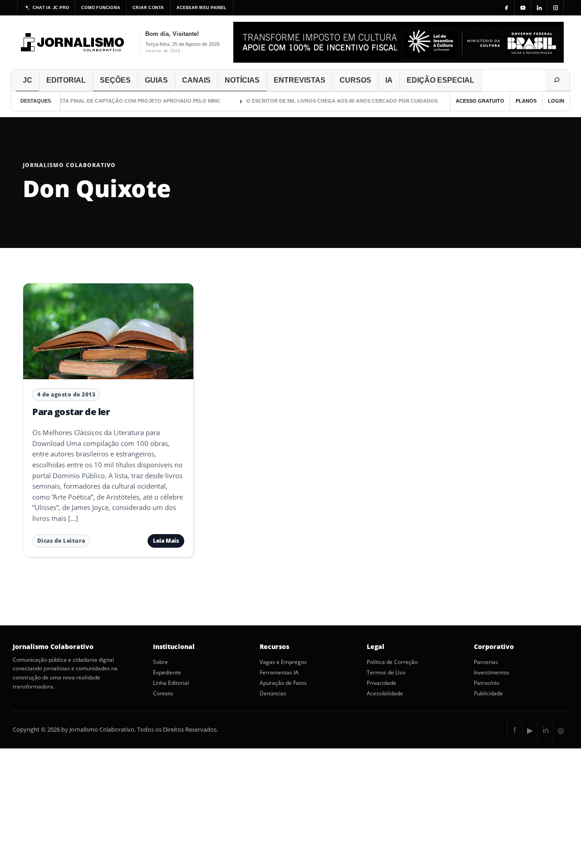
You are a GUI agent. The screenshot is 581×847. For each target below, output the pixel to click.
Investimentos (491, 672)
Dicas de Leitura (61, 540)
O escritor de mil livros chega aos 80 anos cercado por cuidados (335, 101)
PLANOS (526, 101)
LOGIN (556, 101)
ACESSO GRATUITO (480, 101)
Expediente (167, 672)
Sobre (160, 662)
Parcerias (486, 662)
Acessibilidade (385, 693)
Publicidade (488, 693)
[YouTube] (523, 7)
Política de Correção (392, 662)
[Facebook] (506, 7)
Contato (163, 693)
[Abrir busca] (557, 80)
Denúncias (273, 693)
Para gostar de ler (70, 412)
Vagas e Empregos (283, 662)
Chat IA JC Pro (51, 7)
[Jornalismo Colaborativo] (72, 42)
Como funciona (100, 7)
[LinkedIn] (539, 7)
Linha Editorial (171, 683)
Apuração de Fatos (283, 683)
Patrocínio (486, 683)
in (545, 730)
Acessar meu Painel (202, 7)
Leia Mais (166, 541)
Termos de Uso (386, 672)
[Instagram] (555, 7)
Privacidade (381, 683)
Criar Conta (148, 7)
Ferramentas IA (279, 672)
